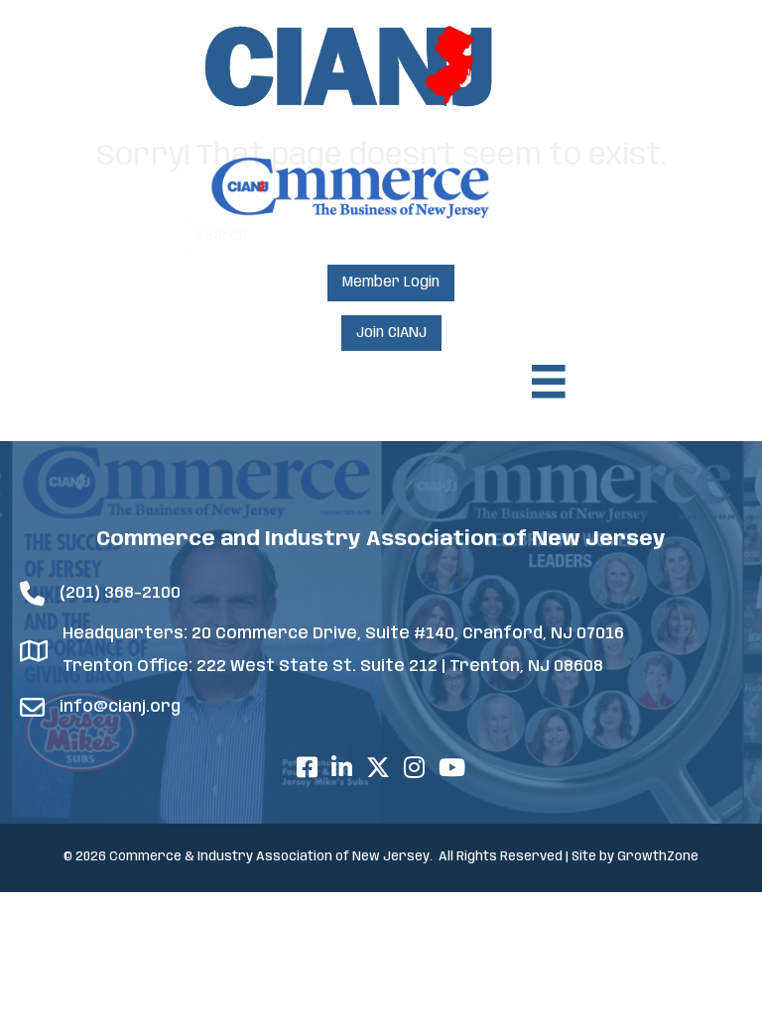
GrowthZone (657, 856)
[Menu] (548, 381)
